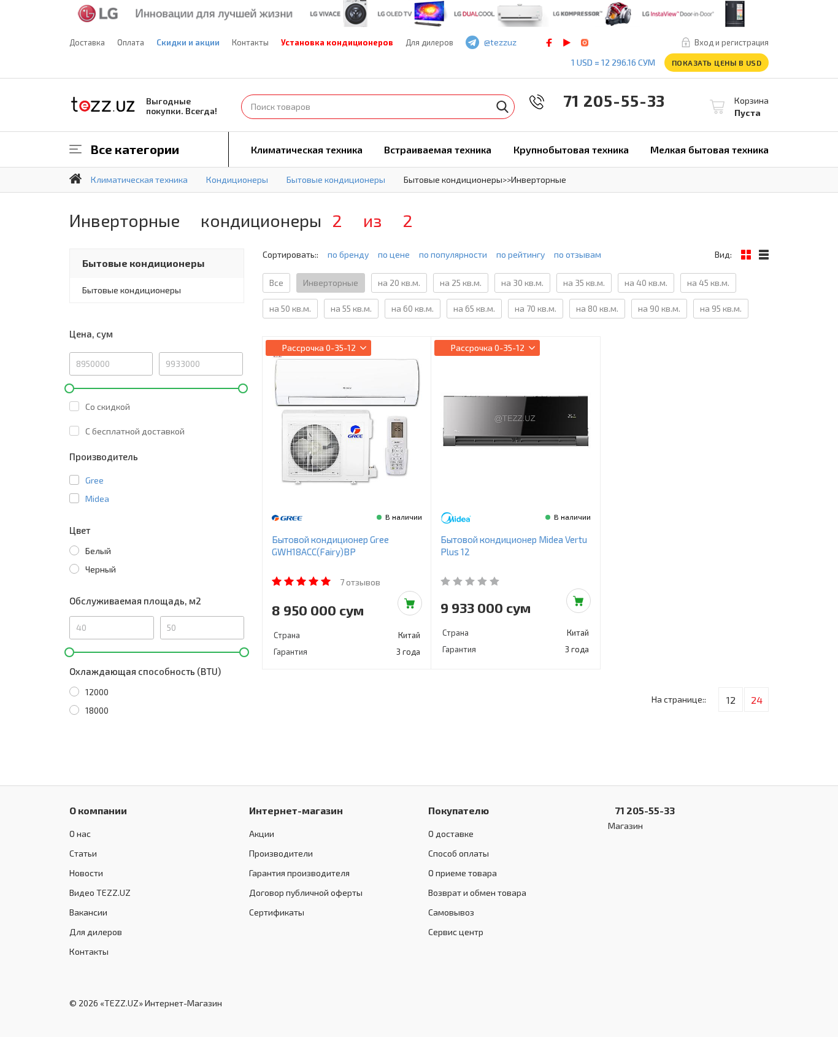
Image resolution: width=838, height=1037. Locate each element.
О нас (80, 833)
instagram (584, 42)
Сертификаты (276, 912)
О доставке (451, 833)
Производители (281, 853)
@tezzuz (500, 42)
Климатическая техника (307, 149)
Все (276, 282)
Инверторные (330, 282)
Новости (86, 873)
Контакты (250, 42)
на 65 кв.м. (474, 308)
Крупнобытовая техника (571, 149)
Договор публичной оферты (306, 892)
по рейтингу (520, 254)
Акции (261, 833)
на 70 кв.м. (535, 308)
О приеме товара (462, 873)
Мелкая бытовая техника (709, 149)
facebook (549, 42)
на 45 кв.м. (708, 282)
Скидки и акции (188, 42)
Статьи (83, 853)
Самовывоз (451, 912)
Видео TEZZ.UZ (100, 892)
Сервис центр (455, 932)
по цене (394, 254)
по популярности (453, 254)
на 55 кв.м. (351, 308)
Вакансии (88, 912)
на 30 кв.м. (522, 282)
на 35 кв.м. (584, 282)
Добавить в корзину (410, 603)
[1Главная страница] (75, 178)
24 (757, 700)
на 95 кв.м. (721, 308)
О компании (98, 810)
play (567, 42)
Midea (97, 498)
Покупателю (458, 810)
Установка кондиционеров (337, 42)
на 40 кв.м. (646, 282)
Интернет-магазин (296, 810)
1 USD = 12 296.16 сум (613, 62)
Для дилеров (429, 42)
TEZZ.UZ (103, 104)
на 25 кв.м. (461, 282)
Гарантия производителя (299, 873)
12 (731, 700)
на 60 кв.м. (412, 308)
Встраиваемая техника (437, 149)
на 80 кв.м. (597, 308)
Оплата (130, 42)
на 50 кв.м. (290, 308)
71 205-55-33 (605, 100)
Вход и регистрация (731, 42)
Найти (502, 106)
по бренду (348, 254)
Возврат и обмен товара (477, 892)
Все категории (135, 149)
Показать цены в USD (717, 62)
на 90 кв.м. (659, 308)
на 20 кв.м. (399, 282)
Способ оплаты (458, 853)
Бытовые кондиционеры (143, 263)
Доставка (87, 42)
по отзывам (577, 254)
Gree (94, 480)
